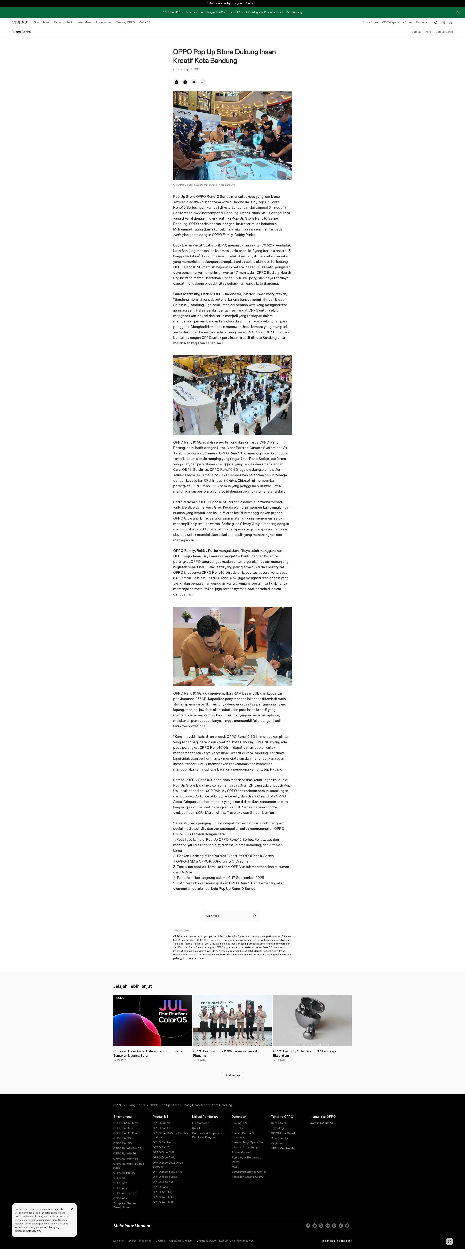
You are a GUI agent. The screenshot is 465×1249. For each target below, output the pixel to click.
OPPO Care (239, 1128)
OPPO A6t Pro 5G (125, 1193)
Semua (416, 31)
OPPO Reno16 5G (124, 1153)
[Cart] (450, 22)
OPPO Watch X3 (163, 1197)
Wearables (84, 22)
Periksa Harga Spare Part (248, 1142)
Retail (196, 1128)
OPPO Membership (283, 1148)
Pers (428, 31)
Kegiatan (277, 1143)
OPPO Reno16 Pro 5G (127, 1148)
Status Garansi (241, 1152)
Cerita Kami (278, 1123)
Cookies (160, 1241)
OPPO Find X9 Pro (125, 1133)
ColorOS (144, 22)
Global (249, 3)
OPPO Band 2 (162, 1187)
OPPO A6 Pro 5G (124, 1172)
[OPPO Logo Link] (19, 23)
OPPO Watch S (162, 1192)
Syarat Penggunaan (140, 1241)
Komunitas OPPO (321, 1123)
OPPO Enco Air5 (163, 1152)
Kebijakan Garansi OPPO (247, 1176)
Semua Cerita (444, 31)
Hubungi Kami (240, 1123)
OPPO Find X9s (123, 1128)
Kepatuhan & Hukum (180, 1241)
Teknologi (277, 1128)
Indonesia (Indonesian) (337, 1240)
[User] (443, 22)
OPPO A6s (120, 1198)
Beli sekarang (294, 12)
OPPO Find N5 (122, 1143)
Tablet (58, 22)
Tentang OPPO (125, 22)
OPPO (117, 1105)
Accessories (104, 22)
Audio (69, 22)
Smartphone (41, 22)
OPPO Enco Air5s (164, 1157)
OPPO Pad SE (162, 1128)
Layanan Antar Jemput (246, 1147)
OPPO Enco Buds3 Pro (167, 1171)
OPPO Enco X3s (163, 1182)
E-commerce (200, 1123)
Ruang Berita (135, 1105)
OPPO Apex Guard (283, 1133)
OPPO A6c (120, 1183)
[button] (449, 1241)
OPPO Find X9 (122, 1138)
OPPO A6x (120, 1188)
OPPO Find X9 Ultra (125, 1123)
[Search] (436, 22)
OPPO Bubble (162, 1123)
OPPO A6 (119, 1178)
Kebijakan (118, 1241)
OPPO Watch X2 (163, 1202)
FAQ (234, 1166)
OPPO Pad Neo (163, 1142)
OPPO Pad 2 (161, 1147)
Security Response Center (249, 1171)
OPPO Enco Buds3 (165, 1176)
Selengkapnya (34, 1231)
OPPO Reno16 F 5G (125, 1158)
